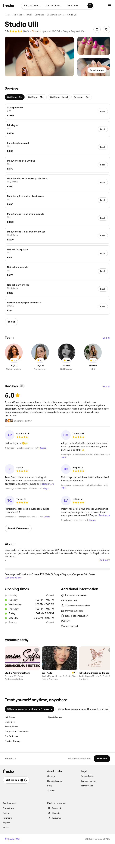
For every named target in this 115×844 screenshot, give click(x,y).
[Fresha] (8, 5)
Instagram (56, 818)
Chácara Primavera (55, 15)
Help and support (55, 781)
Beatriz (43, 448)
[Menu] (109, 5)
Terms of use (87, 785)
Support (6, 822)
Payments (7, 818)
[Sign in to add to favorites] (106, 29)
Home (7, 15)
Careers (51, 776)
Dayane (47, 517)
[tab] (15, 97)
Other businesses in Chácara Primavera (29, 709)
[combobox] (32, 5)
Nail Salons (18, 15)
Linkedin (56, 813)
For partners (8, 808)
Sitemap (51, 790)
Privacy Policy (87, 776)
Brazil (29, 15)
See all (106, 337)
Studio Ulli (72, 15)
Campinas (39, 15)
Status (6, 827)
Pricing (6, 813)
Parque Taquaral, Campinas (74, 31)
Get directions (13, 577)
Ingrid (63, 457)
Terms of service (89, 781)
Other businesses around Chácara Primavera (83, 709)
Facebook (56, 808)
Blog (49, 785)
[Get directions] (57, 569)
